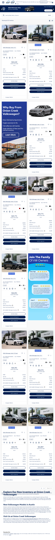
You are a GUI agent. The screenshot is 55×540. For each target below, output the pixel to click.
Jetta (35, 498)
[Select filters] (49, 21)
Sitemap (15, 533)
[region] (14, 73)
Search (49, 15)
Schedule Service (43, 1)
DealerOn (11, 533)
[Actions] (24, 47)
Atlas (22, 498)
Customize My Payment (14, 84)
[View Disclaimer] (15, 57)
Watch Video (38, 45)
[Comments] (25, 58)
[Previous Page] (41, 488)
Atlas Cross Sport (42, 511)
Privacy (18, 533)
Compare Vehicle (9, 97)
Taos (50, 498)
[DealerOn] (6, 532)
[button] (25, 34)
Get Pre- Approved (14, 87)
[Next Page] (44, 488)
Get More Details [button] (14, 81)
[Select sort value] (52, 20)
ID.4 (29, 510)
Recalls (10, 534)
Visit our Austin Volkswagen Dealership (30, 518)
